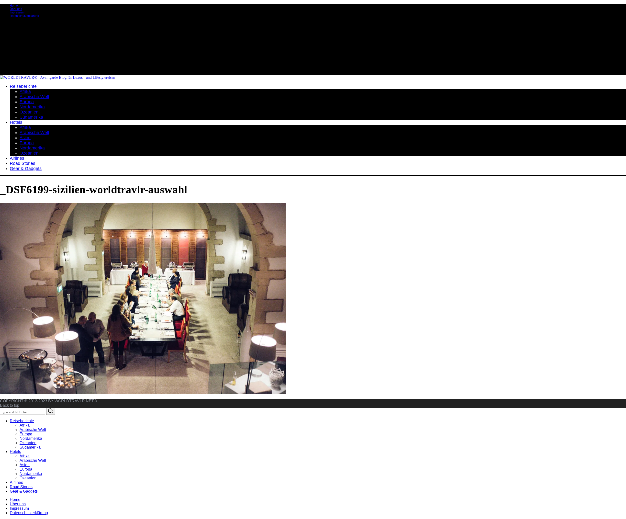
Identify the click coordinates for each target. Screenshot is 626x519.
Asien (25, 465)
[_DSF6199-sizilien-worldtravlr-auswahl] (143, 393)
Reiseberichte (22, 421)
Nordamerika (31, 438)
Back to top (9, 405)
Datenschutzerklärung (24, 16)
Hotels (15, 452)
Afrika (25, 425)
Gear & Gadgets (24, 491)
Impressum (17, 12)
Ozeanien (28, 443)
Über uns (16, 9)
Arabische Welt (33, 430)
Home (14, 5)
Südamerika (30, 447)
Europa (26, 434)
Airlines (16, 482)
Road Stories (21, 487)
